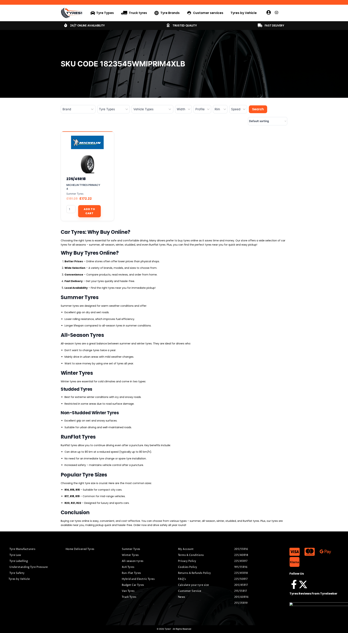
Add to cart (89, 211)
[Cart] (276, 12)
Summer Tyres (74, 193)
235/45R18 (76, 178)
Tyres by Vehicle (244, 13)
